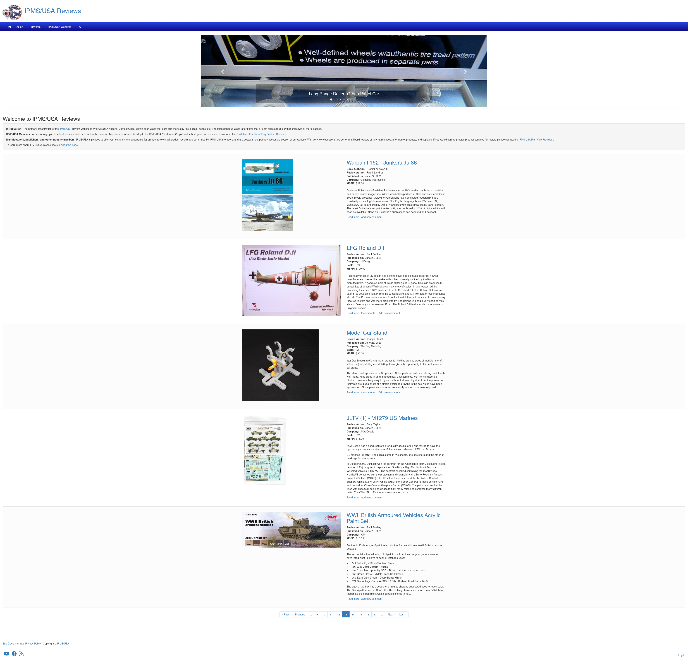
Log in (681, 655)
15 (361, 614)
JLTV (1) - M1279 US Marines (382, 418)
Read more (353, 217)
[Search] (80, 26)
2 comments (368, 313)
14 (354, 614)
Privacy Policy (33, 643)
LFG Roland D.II (366, 247)
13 (347, 615)
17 (376, 614)
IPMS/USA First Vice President (536, 139)
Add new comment (371, 217)
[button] (222, 71)
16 (369, 614)
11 (332, 614)
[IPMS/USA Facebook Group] (14, 654)
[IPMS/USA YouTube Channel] (6, 654)
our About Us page (67, 145)
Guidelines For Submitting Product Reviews (261, 134)
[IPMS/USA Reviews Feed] (21, 654)
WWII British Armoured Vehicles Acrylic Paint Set (394, 518)
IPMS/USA (65, 128)
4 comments (368, 392)
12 (339, 614)
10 (325, 614)
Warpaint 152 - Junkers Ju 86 (382, 162)
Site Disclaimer (11, 643)
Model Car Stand (367, 332)
